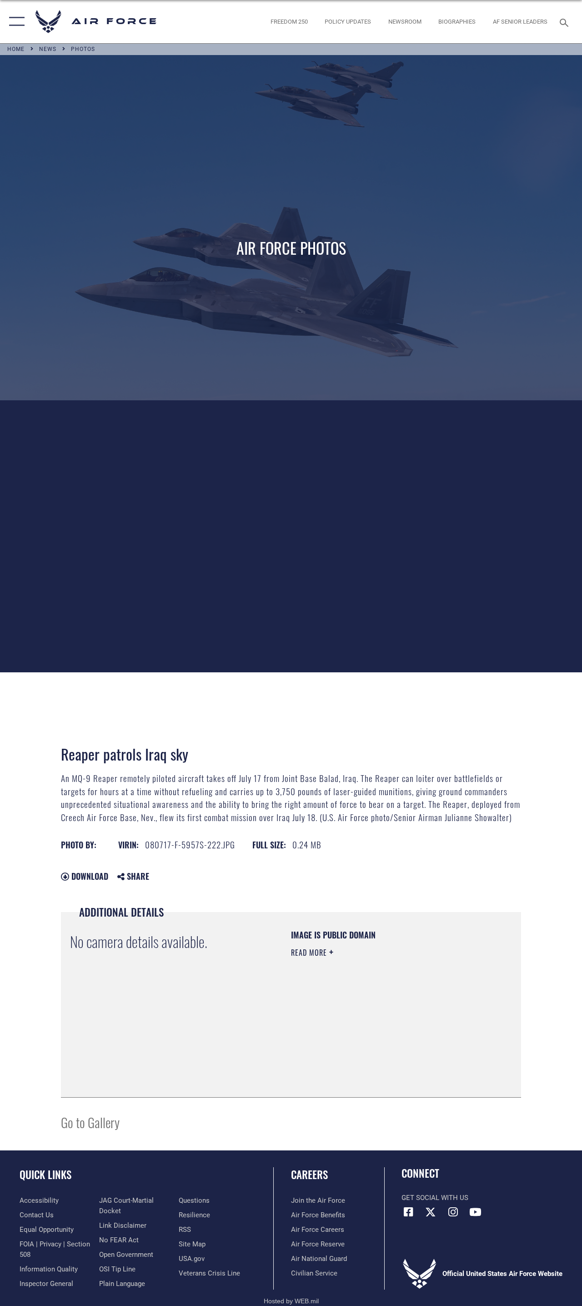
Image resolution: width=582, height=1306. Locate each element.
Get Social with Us (434, 1198)
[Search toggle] (565, 21)
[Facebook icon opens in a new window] (408, 1212)
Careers (309, 1174)
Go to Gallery (90, 1122)
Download (88, 876)
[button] (15, 21)
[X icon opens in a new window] (430, 1212)
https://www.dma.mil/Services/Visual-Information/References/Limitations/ (372, 1029)
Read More (310, 952)
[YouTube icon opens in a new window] (475, 1212)
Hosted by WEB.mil (291, 1301)
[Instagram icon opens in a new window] (453, 1212)
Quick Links (45, 1174)
